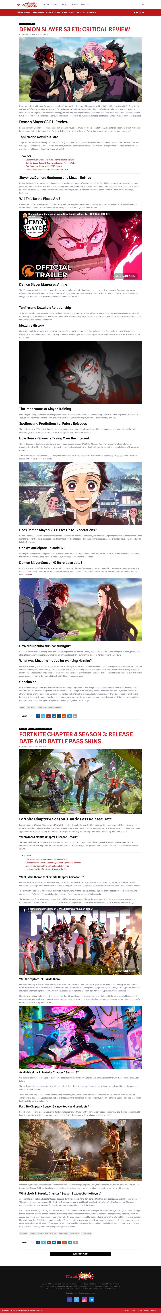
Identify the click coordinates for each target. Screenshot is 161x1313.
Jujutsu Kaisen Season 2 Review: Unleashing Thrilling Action (51, 163)
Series (33, 24)
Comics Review (53, 13)
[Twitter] (76, 1299)
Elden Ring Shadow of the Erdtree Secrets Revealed (47, 866)
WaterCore (39, 1310)
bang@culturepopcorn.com (85, 1293)
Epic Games (23, 1233)
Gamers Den (23, 728)
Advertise (91, 13)
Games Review (38, 13)
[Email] (91, 1299)
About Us (81, 13)
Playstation (44, 728)
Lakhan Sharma (26, 34)
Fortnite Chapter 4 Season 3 (47, 1233)
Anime (65, 5)
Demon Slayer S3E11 (55, 707)
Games (56, 5)
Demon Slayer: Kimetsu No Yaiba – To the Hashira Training (50, 160)
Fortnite (58, 825)
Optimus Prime (63, 1233)
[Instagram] (84, 1299)
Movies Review (23, 13)
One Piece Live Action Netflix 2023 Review (44, 166)
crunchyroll (31, 707)
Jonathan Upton (26, 746)
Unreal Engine (86, 1233)
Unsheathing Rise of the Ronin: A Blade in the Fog (46, 869)
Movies (46, 5)
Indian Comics (68, 13)
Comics (74, 5)
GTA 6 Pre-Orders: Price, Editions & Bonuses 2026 (47, 859)
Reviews (27, 24)
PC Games (36, 728)
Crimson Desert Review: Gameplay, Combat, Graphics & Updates (53, 863)
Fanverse (85, 5)
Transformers (74, 1233)
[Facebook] (69, 1299)
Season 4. (29, 575)
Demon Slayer (42, 707)
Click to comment (80, 1254)
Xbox (50, 728)
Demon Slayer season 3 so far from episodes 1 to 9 (47, 169)
